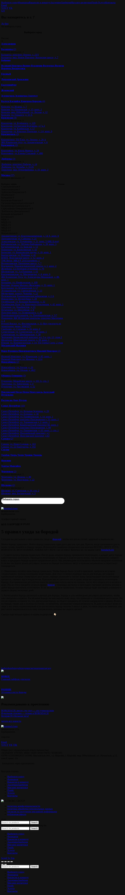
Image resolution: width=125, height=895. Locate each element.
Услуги (101, 2)
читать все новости (11, 721)
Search (34, 822)
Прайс (94, 2)
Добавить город (10, 499)
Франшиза (23, 2)
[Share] (5, 861)
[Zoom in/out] (11, 861)
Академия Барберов (60, 2)
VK (10, 8)
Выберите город (9, 2)
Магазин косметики (81, 2)
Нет (7, 23)
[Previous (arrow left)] (2, 864)
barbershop (6, 668)
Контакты (110, 2)
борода (15, 668)
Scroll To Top (7, 858)
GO (3, 10)
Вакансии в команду (39, 2)
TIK (15, 745)
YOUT (4, 8)
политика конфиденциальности (23, 806)
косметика (32, 668)
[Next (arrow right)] (5, 864)
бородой (57, 539)
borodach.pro (107, 550)
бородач (23, 668)
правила (42, 668)
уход (48, 668)
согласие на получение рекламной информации (32, 811)
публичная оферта (16, 814)
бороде (51, 585)
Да (2, 23)
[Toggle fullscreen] (8, 861)
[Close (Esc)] (2, 861)
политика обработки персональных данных (30, 809)
